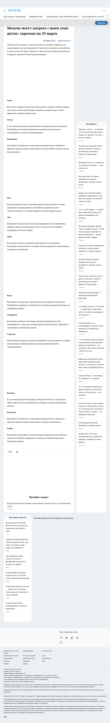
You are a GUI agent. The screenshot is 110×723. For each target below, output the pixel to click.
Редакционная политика (11, 655)
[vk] (10, 451)
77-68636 (21, 696)
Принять (101, 23)
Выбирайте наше (36, 17)
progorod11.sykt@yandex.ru (12, 681)
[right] (107, 16)
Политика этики (47, 651)
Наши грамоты (8, 658)
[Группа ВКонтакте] (61, 638)
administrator (64, 40)
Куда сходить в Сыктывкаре (14, 17)
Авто (43, 661)
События (6, 663)
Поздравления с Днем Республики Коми (62, 17)
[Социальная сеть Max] (61, 642)
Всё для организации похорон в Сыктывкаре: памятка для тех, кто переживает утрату (39, 506)
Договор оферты (28, 651)
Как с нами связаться (29, 655)
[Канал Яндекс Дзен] (77, 638)
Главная (25, 663)
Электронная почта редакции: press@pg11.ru (46, 677)
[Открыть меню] (4, 10)
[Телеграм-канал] (72, 638)
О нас (44, 655)
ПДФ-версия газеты (29, 658)
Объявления (26, 661)
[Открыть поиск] (104, 10)
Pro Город (7, 661)
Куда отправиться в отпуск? (93, 17)
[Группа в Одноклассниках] (66, 638)
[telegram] (18, 451)
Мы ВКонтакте (46, 658)
